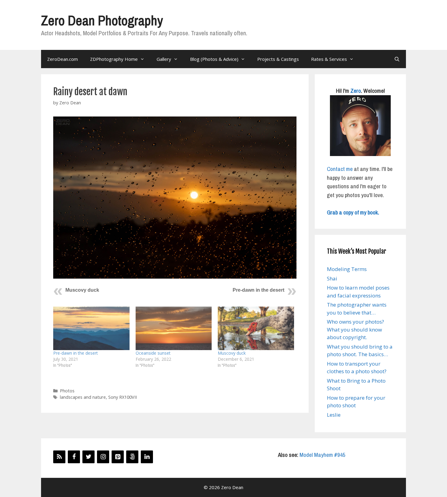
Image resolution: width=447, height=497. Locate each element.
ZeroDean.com (62, 59)
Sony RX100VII (122, 397)
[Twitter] (88, 456)
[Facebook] (74, 456)
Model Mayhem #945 (322, 455)
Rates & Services (329, 59)
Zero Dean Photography (102, 20)
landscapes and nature (83, 397)
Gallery (164, 59)
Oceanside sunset (153, 353)
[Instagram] (103, 456)
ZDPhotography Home (114, 59)
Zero (355, 91)
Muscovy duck (82, 290)
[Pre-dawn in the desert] (91, 328)
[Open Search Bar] (397, 59)
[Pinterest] (118, 456)
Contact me (340, 169)
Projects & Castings (278, 59)
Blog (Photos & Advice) (214, 59)
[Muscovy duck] (256, 328)
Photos (67, 391)
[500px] (132, 456)
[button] (174, 197)
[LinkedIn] (147, 456)
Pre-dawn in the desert (258, 290)
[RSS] (59, 456)
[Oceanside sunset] (174, 328)
